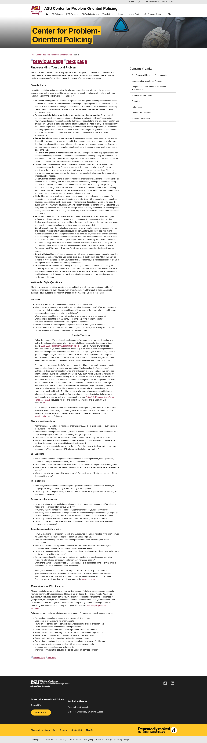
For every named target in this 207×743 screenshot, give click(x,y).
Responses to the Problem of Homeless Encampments (149, 88)
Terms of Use (75, 740)
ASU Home (130, 2)
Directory (64, 730)
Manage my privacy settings (117, 740)
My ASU (139, 2)
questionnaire (40, 416)
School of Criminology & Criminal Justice (85, 712)
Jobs (55, 730)
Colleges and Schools (152, 2)
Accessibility (61, 740)
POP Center (36, 55)
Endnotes (136, 101)
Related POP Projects (141, 113)
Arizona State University (78, 707)
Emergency (88, 740)
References (137, 107)
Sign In (164, 2)
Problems (46, 55)
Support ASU (41, 712)
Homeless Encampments (61, 55)
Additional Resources (141, 119)
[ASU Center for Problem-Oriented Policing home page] (46, 14)
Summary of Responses (142, 95)
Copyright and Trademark (42, 740)
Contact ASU (77, 730)
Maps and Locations (40, 730)
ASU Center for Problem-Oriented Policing (80, 8)
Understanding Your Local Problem (147, 81)
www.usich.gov (88, 579)
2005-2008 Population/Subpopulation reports (60, 346)
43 (44, 403)
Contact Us (36, 705)
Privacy (99, 740)
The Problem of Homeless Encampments (149, 75)
